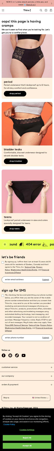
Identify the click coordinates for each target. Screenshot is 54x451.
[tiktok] (17, 355)
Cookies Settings (27, 430)
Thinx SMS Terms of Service (16, 325)
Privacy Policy (46, 325)
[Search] (41, 10)
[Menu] (3, 10)
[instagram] (10, 355)
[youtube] (23, 355)
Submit (45, 280)
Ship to (6, 398)
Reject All (27, 438)
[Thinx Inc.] (27, 10)
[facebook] (4, 355)
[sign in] (46, 10)
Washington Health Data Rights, (24, 270)
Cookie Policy (9, 424)
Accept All (27, 446)
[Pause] (5, 244)
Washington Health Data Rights (18, 328)
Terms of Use (30, 267)
